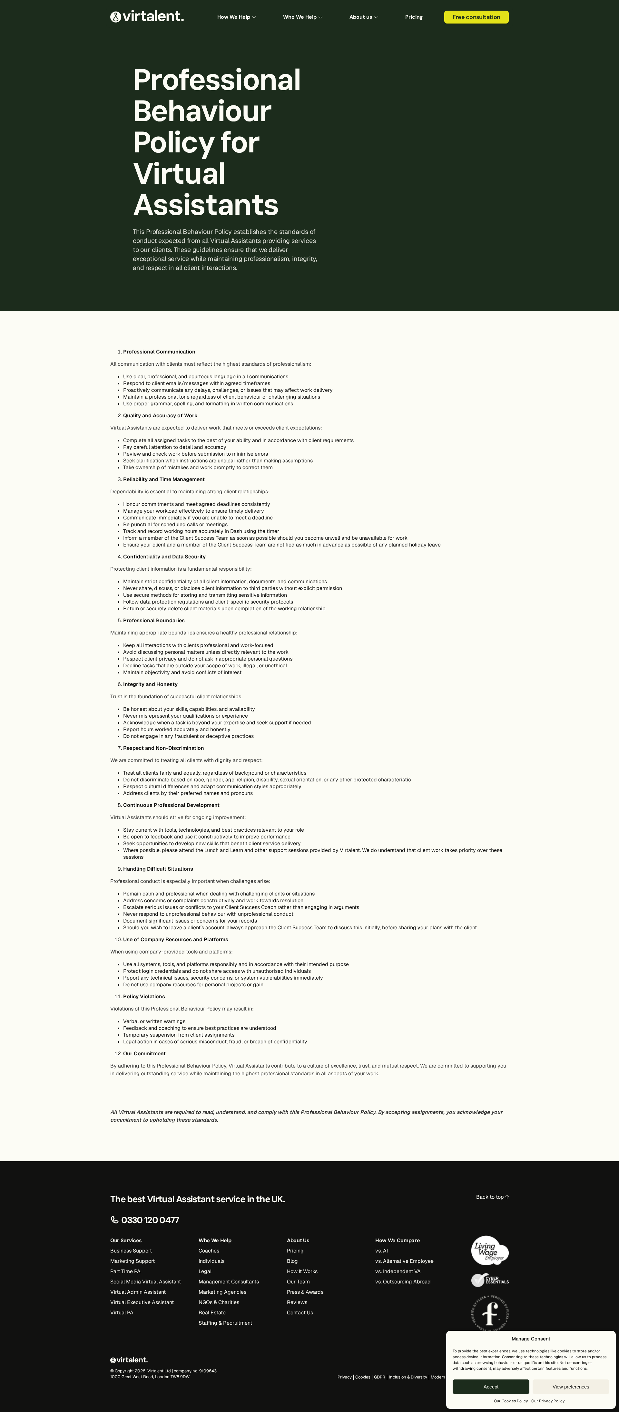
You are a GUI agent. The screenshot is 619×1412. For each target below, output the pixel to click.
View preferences (571, 1386)
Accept (491, 1386)
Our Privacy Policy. (548, 1401)
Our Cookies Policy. (511, 1401)
